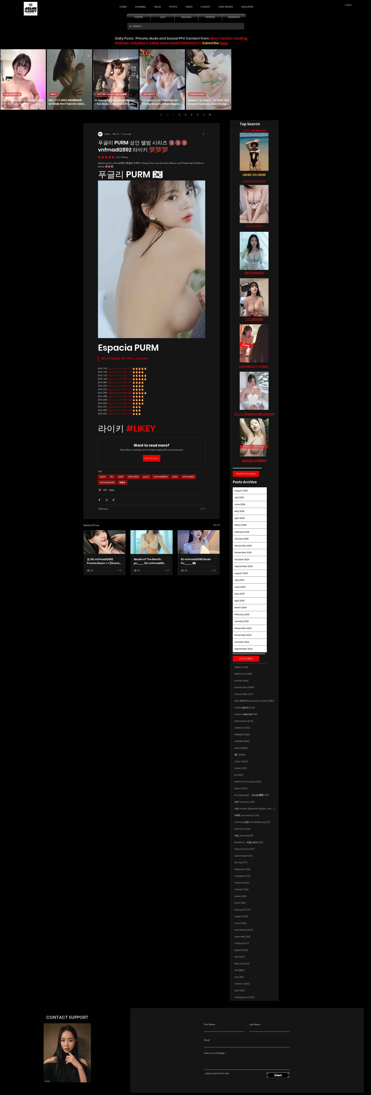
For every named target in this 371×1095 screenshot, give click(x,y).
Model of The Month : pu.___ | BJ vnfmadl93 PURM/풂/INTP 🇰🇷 (149, 561)
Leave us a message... (215, 1053)
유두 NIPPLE (149, 94)
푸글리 (122, 482)
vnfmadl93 (188, 476)
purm (146, 476)
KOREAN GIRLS (197, 94)
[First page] (161, 114)
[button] (205, 5)
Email (207, 1040)
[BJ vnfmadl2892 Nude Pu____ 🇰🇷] (199, 542)
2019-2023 (133, 476)
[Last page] (209, 114)
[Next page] (203, 114)
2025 (120, 476)
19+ (111, 476)
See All (216, 525)
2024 (175, 476)
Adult (111, 489)
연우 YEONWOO (12, 94)
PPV (105, 489)
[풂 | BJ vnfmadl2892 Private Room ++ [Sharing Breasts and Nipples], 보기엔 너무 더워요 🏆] (104, 542)
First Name (209, 1024)
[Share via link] (113, 499)
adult (102, 476)
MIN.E (53, 94)
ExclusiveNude (107, 482)
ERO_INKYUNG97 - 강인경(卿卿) (112, 94)
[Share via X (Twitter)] (106, 499)
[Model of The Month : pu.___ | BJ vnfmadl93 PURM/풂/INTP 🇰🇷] (151, 542)
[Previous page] (167, 114)
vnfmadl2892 (161, 476)
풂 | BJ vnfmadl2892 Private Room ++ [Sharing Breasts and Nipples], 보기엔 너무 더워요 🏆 (104, 561)
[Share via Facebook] (99, 499)
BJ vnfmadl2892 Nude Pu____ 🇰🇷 (196, 561)
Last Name (254, 1024)
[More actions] (203, 134)
